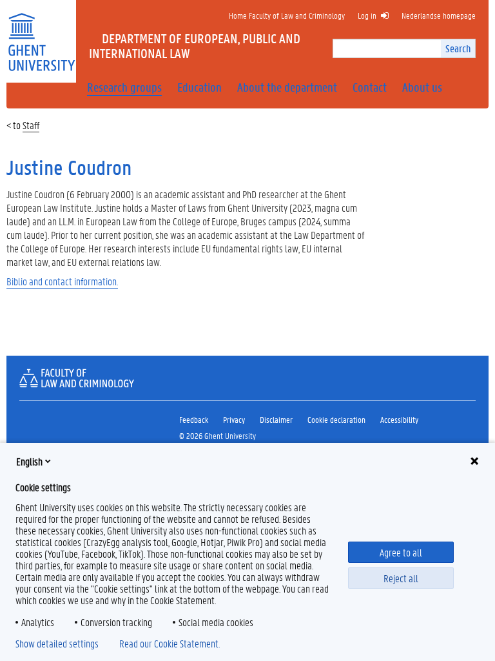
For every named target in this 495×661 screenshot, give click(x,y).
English (29, 461)
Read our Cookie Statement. (169, 643)
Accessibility (399, 419)
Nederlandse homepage (439, 15)
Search (458, 48)
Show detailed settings (57, 643)
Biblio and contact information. (62, 281)
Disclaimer (276, 419)
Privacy (234, 419)
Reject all (400, 578)
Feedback (193, 419)
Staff (31, 125)
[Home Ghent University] (41, 34)
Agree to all (401, 552)
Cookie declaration (336, 419)
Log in (367, 15)
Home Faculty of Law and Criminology (287, 15)
